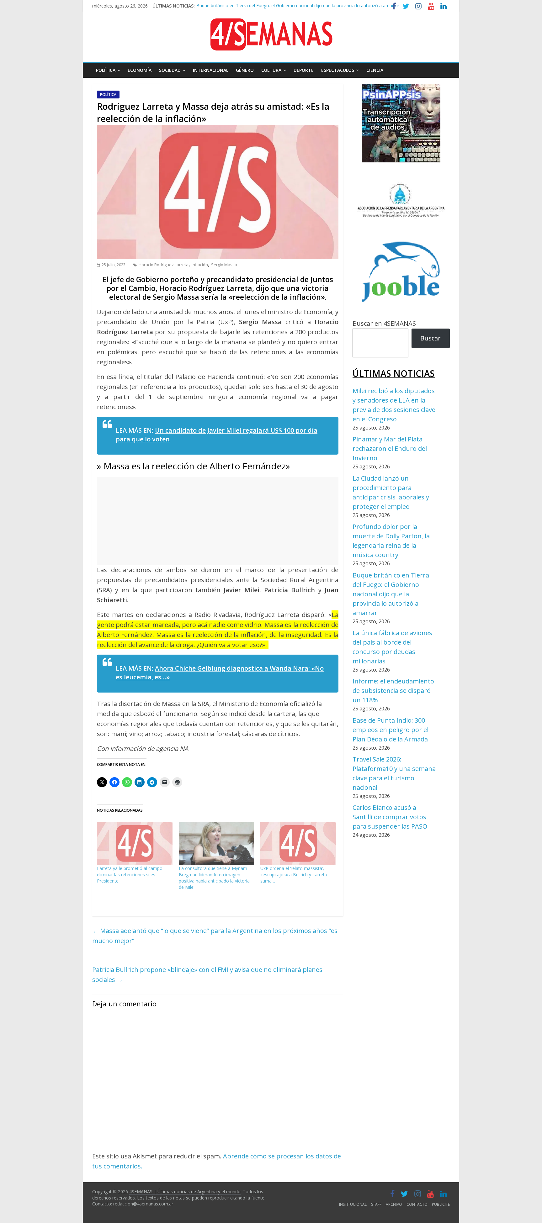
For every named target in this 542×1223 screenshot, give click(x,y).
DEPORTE (304, 70)
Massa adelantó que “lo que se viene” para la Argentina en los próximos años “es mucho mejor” (214, 935)
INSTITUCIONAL (353, 1204)
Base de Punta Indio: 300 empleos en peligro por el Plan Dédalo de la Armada (390, 729)
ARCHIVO (394, 1204)
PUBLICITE (441, 1204)
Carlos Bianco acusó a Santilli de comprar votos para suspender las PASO (390, 816)
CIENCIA (374, 70)
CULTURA (271, 70)
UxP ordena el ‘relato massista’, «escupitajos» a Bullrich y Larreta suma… (293, 874)
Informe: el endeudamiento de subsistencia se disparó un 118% (393, 690)
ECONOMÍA (139, 70)
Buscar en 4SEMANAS (384, 323)
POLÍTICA (105, 70)
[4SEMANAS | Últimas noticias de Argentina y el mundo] (271, 23)
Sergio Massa (224, 264)
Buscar (430, 338)
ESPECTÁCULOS (337, 70)
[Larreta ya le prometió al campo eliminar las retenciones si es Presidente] (135, 844)
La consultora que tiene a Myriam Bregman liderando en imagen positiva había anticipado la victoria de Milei (214, 877)
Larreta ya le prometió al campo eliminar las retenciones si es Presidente (129, 874)
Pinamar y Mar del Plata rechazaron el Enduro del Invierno (390, 448)
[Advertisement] (217, 521)
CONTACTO (417, 1204)
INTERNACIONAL (210, 70)
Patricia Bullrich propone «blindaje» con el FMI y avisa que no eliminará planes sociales (207, 974)
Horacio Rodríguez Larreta (164, 264)
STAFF (376, 1204)
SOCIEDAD (170, 70)
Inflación (200, 264)
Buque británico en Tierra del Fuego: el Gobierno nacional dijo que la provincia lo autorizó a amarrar (391, 594)
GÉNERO (245, 70)
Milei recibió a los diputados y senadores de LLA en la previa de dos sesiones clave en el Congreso (296, 8)
